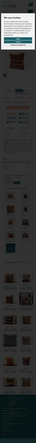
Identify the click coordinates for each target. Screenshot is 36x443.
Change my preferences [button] (18, 45)
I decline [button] (18, 42)
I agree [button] (18, 39)
